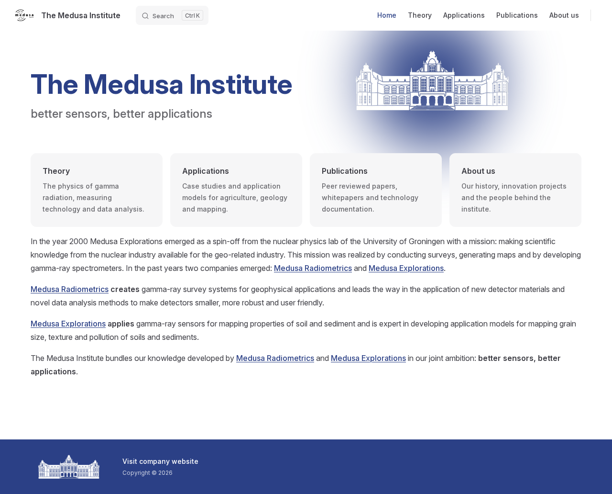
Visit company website (160, 461)
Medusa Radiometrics (313, 268)
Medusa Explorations (406, 268)
